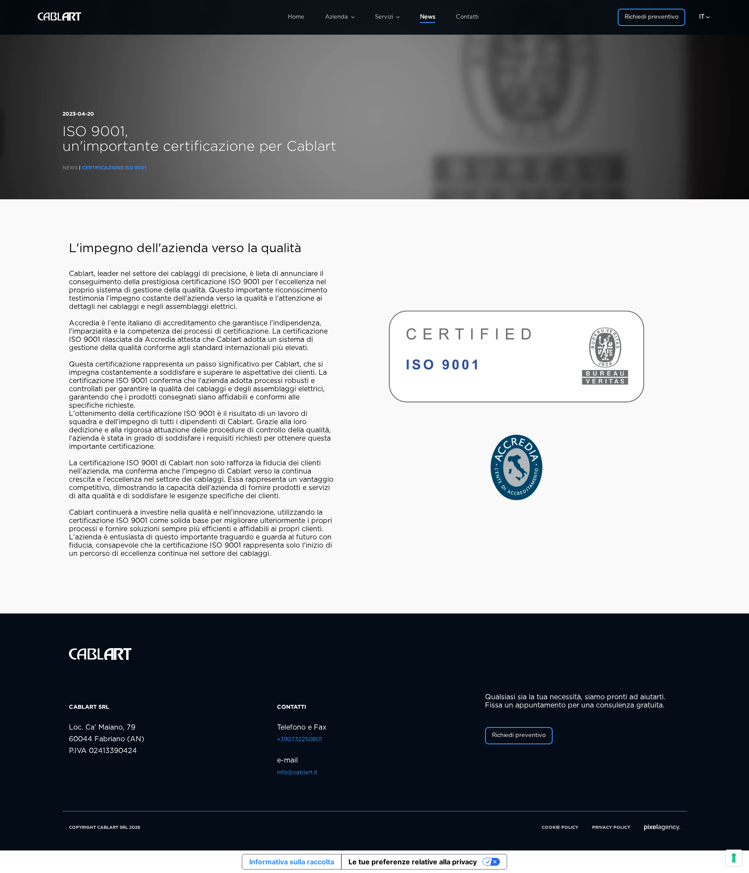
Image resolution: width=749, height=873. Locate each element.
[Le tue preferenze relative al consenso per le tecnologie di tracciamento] (734, 858)
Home (296, 17)
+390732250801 (299, 740)
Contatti (467, 17)
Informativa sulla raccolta (291, 861)
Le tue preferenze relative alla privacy (412, 861)
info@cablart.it (297, 773)
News (427, 17)
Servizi (384, 17)
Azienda (336, 17)
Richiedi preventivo (651, 17)
